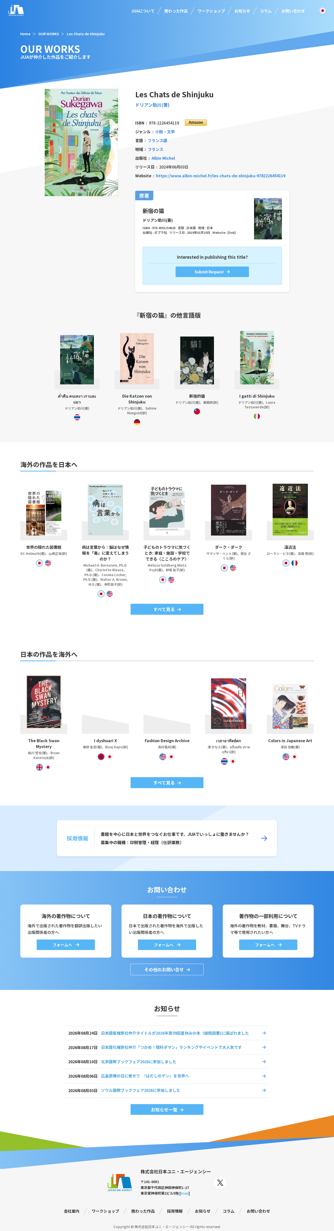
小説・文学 (165, 131)
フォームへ (63, 945)
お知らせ (242, 11)
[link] (232, 232)
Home (25, 33)
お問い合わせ (293, 11)
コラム (266, 11)
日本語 (191, 227)
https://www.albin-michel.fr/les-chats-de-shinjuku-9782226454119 (220, 176)
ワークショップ (211, 11)
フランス (155, 149)
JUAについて (143, 11)
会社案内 (71, 1211)
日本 (210, 227)
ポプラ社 (160, 232)
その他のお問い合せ (164, 969)
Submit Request (209, 271)
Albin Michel (163, 158)
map (185, 1193)
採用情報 (175, 1211)
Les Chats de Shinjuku (86, 33)
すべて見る (164, 609)
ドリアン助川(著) (152, 104)
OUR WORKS (48, 33)
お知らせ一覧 (164, 1109)
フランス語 (157, 140)
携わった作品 (176, 11)
